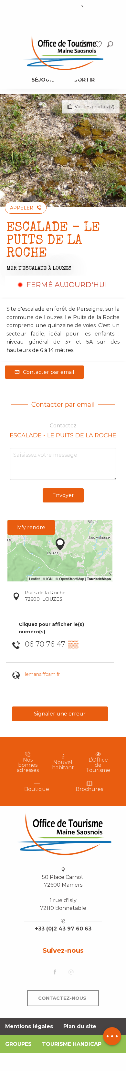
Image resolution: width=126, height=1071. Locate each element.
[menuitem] (63, 51)
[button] (110, 44)
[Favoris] (99, 44)
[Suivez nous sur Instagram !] (71, 972)
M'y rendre (31, 527)
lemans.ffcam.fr (42, 674)
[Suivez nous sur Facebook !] (55, 972)
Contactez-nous (62, 998)
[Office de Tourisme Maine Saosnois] (63, 833)
